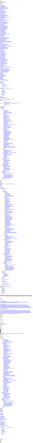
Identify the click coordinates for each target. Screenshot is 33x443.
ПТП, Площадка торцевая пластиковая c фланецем (19, 312)
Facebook (3, 289)
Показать (2, 325)
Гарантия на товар (2, 423)
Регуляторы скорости (14, 306)
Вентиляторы (2, 304)
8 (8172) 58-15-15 (3, 79)
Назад (5, 190)
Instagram (3, 91)
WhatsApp (3, 293)
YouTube (3, 92)
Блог (1, 409)
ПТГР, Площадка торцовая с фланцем (5, 310)
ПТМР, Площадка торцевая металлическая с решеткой (21, 311)
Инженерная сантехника (8, 255)
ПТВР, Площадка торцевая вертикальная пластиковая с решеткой (20, 310)
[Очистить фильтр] (0, 324)
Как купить (5, 273)
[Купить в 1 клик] (0, 327)
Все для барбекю (7, 193)
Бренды (1, 410)
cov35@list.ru (3, 287)
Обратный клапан (26, 305)
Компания (1, 411)
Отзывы (1, 413)
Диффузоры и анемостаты (21, 304)
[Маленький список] (0, 315)
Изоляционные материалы (9, 302)
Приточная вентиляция (8, 306)
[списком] (1, 314)
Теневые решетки (14, 307)
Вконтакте (3, 288)
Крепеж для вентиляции (8, 305)
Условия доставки (2, 417)
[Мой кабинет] (0, 184)
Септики (4, 302)
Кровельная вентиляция (8, 307)
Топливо (17, 302)
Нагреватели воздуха (21, 305)
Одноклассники (4, 291)
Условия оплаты (2, 416)
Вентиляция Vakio (2, 307)
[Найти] (1, 3)
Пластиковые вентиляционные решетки (22, 307)
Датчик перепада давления (13, 304)
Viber (2, 93)
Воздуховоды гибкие (7, 304)
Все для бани (7, 198)
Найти (1, 439)
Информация (2, 414)
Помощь (1, 420)
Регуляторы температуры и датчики (22, 306)
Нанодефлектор (2, 306)
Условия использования (3, 419)
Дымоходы (6, 264)
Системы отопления (8, 240)
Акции (1, 408)
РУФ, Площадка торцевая (16, 313)
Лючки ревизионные (15, 305)
